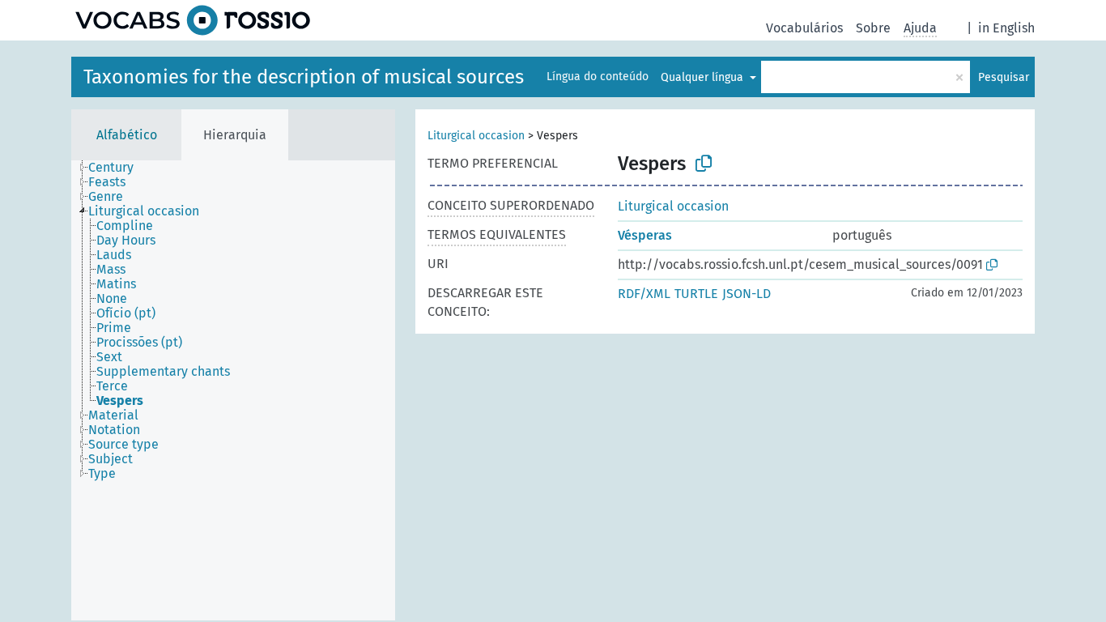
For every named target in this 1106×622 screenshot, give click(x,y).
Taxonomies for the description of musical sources (303, 77)
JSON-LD (746, 293)
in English (1006, 28)
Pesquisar (1003, 77)
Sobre (873, 28)
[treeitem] (117, 167)
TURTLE (696, 293)
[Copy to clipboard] (704, 163)
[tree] (233, 390)
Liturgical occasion (476, 136)
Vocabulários (804, 28)
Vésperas (645, 235)
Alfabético (126, 135)
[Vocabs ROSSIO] (192, 20)
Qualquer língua (704, 77)
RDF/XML (644, 293)
